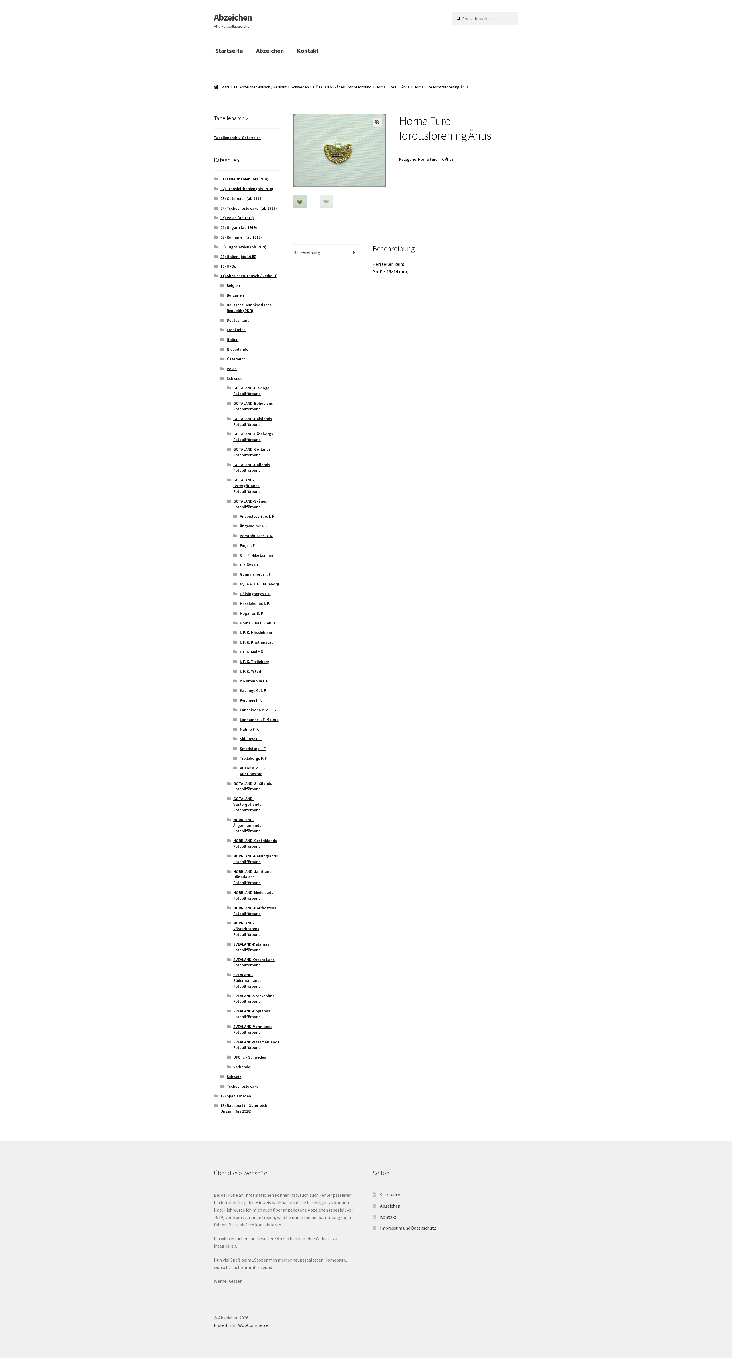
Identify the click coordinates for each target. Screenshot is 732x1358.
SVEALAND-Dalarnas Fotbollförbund (251, 947)
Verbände (241, 1066)
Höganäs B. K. (252, 613)
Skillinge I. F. (251, 738)
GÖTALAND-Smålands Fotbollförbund (252, 786)
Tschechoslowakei (243, 1086)
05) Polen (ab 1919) (237, 217)
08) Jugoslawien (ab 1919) (243, 246)
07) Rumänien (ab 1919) (241, 237)
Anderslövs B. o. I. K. (258, 516)
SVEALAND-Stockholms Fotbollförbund (253, 998)
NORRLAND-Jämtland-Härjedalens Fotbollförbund (253, 877)
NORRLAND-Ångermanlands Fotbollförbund (247, 825)
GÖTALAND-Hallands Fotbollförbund (251, 467)
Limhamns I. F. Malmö (259, 719)
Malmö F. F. (249, 729)
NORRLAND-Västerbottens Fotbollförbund (247, 928)
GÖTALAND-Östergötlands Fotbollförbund (247, 485)
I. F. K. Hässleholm (256, 632)
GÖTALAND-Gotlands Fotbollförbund (252, 452)
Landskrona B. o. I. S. (258, 709)
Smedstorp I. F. (253, 748)
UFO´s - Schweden (249, 1057)
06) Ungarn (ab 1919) (238, 227)
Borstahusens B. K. (256, 535)
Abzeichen (233, 17)
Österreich (236, 359)
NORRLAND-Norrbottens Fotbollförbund (254, 910)
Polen (232, 368)
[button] (377, 122)
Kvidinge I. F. (251, 700)
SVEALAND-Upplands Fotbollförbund (251, 1013)
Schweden (300, 87)
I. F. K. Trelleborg (254, 661)
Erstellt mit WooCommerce (241, 1325)
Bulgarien (235, 295)
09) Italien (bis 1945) (238, 256)
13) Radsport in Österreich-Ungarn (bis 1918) (244, 1108)
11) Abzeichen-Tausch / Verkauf (260, 87)
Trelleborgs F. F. (254, 758)
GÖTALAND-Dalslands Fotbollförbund (252, 421)
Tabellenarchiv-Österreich (237, 137)
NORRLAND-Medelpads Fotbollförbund (253, 895)
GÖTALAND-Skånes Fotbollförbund (342, 87)
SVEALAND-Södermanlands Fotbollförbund (247, 980)
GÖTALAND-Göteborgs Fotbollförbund (253, 436)
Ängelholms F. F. (254, 526)
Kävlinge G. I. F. (253, 690)
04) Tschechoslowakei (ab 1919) (248, 208)
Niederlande (237, 349)
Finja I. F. (248, 545)
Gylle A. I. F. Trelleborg (259, 584)
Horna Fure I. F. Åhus (392, 87)
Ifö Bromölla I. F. (254, 681)
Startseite (229, 51)
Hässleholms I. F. (255, 603)
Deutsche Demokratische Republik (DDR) (249, 307)
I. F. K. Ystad (250, 671)
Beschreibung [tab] (306, 252)
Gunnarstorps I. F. (256, 574)
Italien (232, 339)
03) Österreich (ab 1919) (241, 198)
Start (225, 87)
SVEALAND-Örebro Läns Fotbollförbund (254, 962)
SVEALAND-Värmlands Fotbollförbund (252, 1029)
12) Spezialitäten (235, 1096)
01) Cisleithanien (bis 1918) (244, 179)
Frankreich (236, 329)
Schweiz (234, 1076)
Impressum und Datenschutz (408, 1228)
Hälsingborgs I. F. (255, 593)
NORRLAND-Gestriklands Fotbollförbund (255, 843)
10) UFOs (228, 266)
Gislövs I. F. (250, 564)
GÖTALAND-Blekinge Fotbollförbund (251, 390)
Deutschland (238, 320)
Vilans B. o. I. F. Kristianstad (253, 770)
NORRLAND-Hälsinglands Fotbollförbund (255, 858)
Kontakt (308, 51)
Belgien (233, 285)
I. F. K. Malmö (251, 651)
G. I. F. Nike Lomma (256, 555)
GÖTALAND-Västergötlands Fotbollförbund (247, 804)
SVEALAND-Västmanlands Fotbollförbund (256, 1044)
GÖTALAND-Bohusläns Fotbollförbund (253, 406)
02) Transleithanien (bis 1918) (246, 188)
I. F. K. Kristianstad (257, 642)
